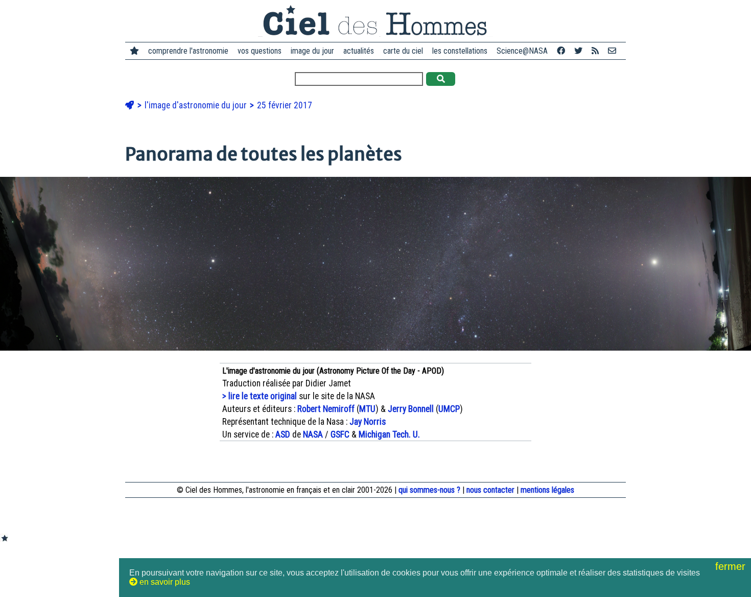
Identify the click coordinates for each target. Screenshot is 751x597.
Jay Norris (367, 422)
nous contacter (490, 490)
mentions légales (547, 490)
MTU (367, 409)
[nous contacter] (612, 51)
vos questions (259, 51)
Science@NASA (522, 51)
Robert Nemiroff (326, 409)
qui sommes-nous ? (429, 490)
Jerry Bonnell (411, 409)
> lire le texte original (259, 396)
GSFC (340, 434)
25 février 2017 (284, 105)
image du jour (312, 51)
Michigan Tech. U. (389, 434)
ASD (282, 434)
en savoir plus (163, 582)
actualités (358, 51)
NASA (313, 434)
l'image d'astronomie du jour (197, 105)
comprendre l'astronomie (188, 51)
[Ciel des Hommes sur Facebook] (561, 51)
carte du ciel (403, 51)
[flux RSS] (595, 51)
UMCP (449, 409)
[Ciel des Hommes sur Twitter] (578, 51)
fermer (731, 566)
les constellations (459, 51)
